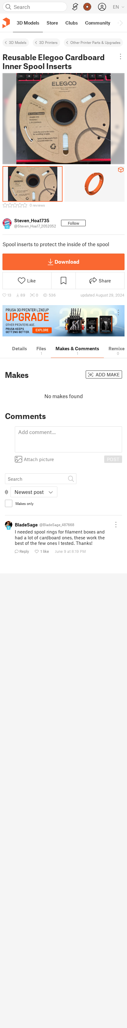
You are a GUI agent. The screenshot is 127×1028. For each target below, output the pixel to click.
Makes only (24, 503)
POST (113, 459)
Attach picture (39, 459)
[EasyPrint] (75, 7)
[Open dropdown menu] (121, 56)
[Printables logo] (6, 22)
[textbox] (68, 439)
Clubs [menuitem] (71, 22)
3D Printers (48, 42)
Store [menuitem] (52, 22)
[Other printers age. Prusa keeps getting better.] (63, 320)
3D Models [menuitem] (28, 22)
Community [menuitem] (97, 22)
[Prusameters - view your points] (87, 7)
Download (67, 261)
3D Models (18, 42)
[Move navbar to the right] (121, 23)
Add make (107, 374)
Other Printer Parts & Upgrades (95, 42)
